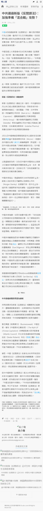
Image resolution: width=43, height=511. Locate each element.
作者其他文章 (22, 446)
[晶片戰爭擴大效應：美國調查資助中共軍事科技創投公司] (21, 482)
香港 (17, 418)
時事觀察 (24, 6)
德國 (23, 418)
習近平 (29, 418)
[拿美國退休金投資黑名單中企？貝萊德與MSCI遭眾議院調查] (21, 453)
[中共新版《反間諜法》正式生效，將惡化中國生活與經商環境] (21, 467)
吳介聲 (4, 23)
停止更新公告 (12, 6)
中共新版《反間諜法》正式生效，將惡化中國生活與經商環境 (21, 473)
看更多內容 (22, 494)
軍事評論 (35, 6)
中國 (6, 418)
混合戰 (37, 392)
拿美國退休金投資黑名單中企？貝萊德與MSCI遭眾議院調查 (20, 459)
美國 (12, 418)
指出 (14, 244)
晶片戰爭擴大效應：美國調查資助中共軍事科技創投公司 (21, 487)
